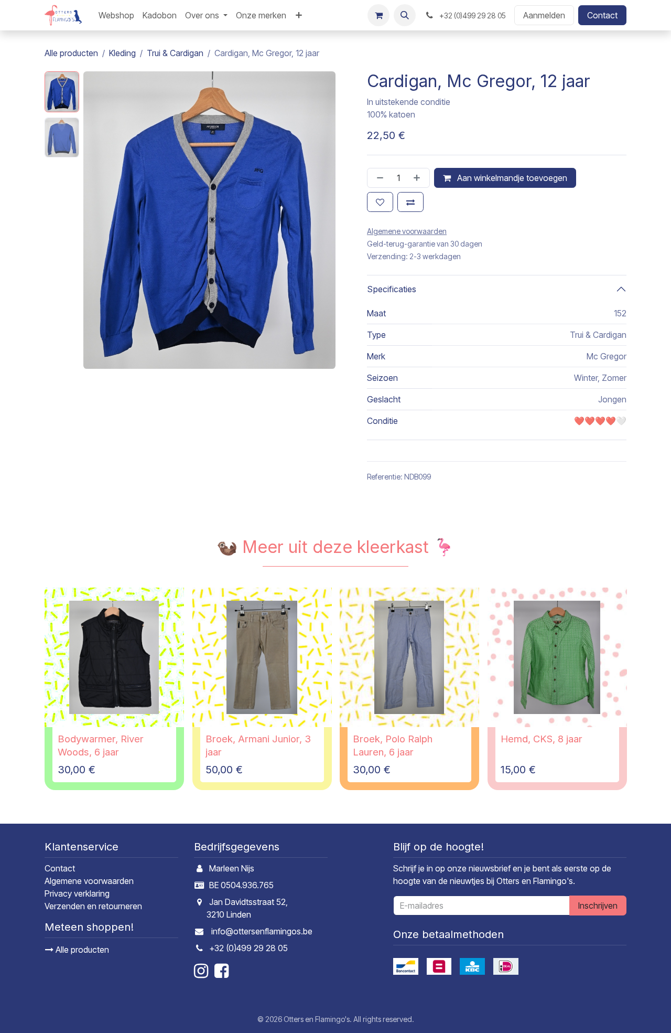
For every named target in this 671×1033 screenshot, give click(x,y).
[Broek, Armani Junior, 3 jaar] (262, 657)
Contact (602, 15)
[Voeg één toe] (418, 177)
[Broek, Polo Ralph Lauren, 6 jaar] (409, 657)
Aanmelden (544, 15)
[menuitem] (116, 15)
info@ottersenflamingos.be (261, 931)
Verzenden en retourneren (93, 906)
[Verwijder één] (377, 177)
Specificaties (391, 289)
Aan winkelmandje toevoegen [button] (511, 178)
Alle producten (81, 949)
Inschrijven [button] (598, 905)
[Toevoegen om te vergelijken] (410, 202)
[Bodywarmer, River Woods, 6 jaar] (114, 657)
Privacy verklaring (77, 893)
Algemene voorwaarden (89, 881)
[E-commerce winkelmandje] (378, 15)
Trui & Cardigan (175, 53)
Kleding (122, 53)
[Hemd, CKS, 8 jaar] (557, 657)
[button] (405, 15)
